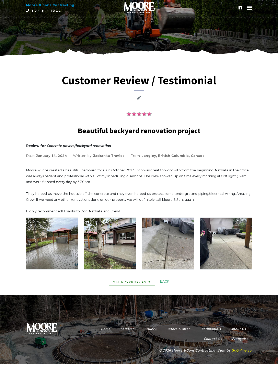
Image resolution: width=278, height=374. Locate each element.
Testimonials (210, 328)
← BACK (162, 281)
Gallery (150, 328)
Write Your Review (130, 282)
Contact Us (213, 338)
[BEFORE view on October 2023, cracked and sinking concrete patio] (168, 243)
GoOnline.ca (242, 350)
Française (240, 338)
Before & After (178, 328)
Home (107, 328)
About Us (238, 328)
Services (128, 328)
